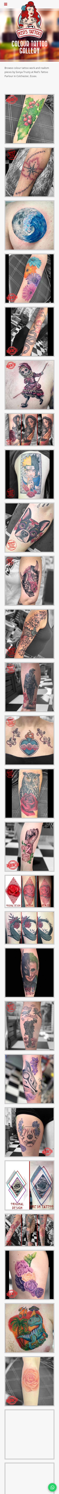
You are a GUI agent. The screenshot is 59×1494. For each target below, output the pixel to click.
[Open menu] (5, 4)
